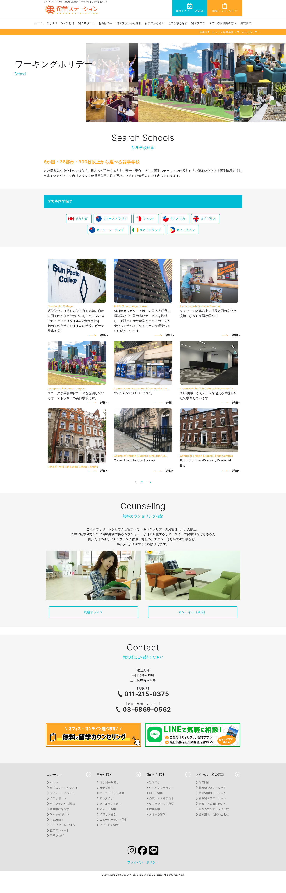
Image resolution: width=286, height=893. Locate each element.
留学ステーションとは (60, 23)
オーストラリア (116, 218)
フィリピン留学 (109, 824)
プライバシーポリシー (143, 862)
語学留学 (154, 782)
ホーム (39, 23)
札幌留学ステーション (212, 787)
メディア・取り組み (62, 824)
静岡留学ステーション (212, 798)
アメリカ (179, 218)
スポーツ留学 (157, 814)
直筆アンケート (59, 830)
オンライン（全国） (192, 612)
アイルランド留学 (110, 803)
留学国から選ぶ (154, 23)
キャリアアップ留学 (161, 803)
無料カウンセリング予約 (214, 809)
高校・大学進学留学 (161, 798)
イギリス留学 (107, 814)
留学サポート (86, 23)
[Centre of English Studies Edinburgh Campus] (143, 451)
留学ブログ (198, 23)
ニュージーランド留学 (113, 819)
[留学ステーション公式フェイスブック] (142, 852)
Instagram (56, 819)
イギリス (209, 218)
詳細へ (104, 335)
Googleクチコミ (60, 814)
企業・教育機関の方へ (223, 23)
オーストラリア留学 (111, 793)
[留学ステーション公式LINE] (153, 852)
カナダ (82, 218)
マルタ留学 (106, 798)
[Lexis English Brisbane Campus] (209, 301)
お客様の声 (105, 23)
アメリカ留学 (107, 809)
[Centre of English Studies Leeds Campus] (209, 451)
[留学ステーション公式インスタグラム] (132, 852)
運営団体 (246, 23)
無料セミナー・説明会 (190, 11)
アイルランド (151, 230)
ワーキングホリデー (161, 787)
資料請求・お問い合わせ (214, 814)
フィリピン (187, 230)
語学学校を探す (177, 23)
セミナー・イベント (62, 793)
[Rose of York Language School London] (77, 462)
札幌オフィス (93, 612)
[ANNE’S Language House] (143, 301)
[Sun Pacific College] (77, 301)
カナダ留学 (106, 787)
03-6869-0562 (147, 709)
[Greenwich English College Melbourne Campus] (209, 384)
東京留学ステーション (212, 793)
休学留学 (154, 809)
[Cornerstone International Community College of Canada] (143, 384)
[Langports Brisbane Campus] (77, 384)
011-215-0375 (146, 694)
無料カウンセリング (224, 11)
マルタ (150, 218)
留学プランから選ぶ (128, 23)
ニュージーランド (111, 230)
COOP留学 (156, 793)
